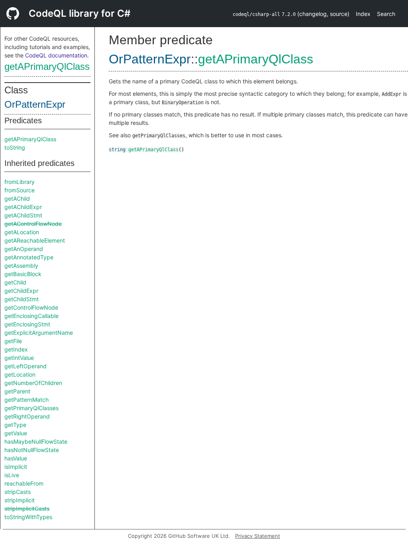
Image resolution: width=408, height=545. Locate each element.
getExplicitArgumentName (38, 332)
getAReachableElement (34, 240)
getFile (13, 341)
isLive (11, 475)
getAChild (17, 198)
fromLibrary (19, 181)
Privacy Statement (257, 536)
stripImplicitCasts (26, 508)
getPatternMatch (26, 399)
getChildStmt (21, 299)
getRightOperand (27, 416)
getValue (15, 433)
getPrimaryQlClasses (31, 408)
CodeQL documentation (56, 55)
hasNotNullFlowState (31, 449)
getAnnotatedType (28, 257)
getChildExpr (21, 290)
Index (363, 13)
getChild (15, 282)
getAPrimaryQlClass (47, 66)
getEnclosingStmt (27, 324)
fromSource (19, 190)
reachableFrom (23, 483)
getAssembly (21, 265)
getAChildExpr (23, 206)
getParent (17, 391)
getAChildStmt (23, 215)
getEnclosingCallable (31, 315)
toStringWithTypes (28, 516)
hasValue (15, 458)
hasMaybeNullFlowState (35, 441)
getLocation (19, 374)
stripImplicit (19, 500)
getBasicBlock (22, 274)
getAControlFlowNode (33, 223)
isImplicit (15, 466)
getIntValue (19, 357)
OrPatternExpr (34, 104)
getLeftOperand (25, 366)
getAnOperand (23, 248)
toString (14, 147)
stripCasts (17, 491)
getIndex (16, 349)
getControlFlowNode (31, 307)
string (117, 149)
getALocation (21, 232)
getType (15, 424)
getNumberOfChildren (33, 382)
